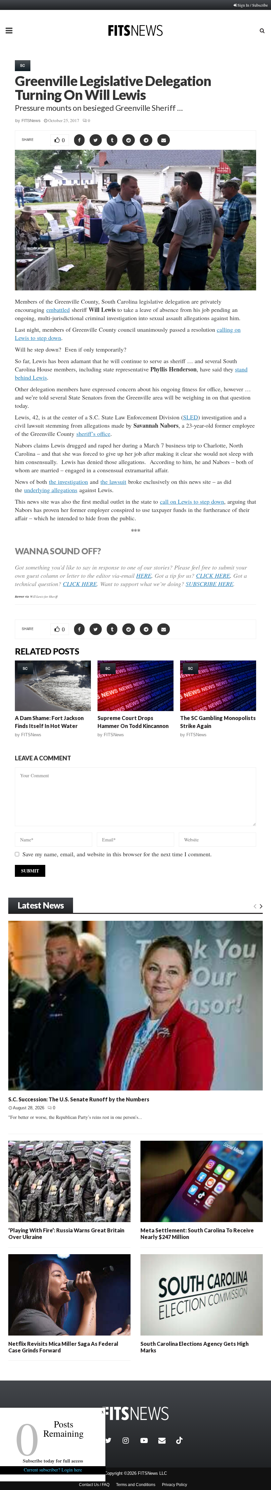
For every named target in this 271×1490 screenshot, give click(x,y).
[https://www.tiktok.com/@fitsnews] (180, 1440)
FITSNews (31, 120)
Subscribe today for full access (53, 1460)
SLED (190, 417)
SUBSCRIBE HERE (209, 584)
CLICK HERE (213, 575)
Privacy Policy (174, 1484)
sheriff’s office (93, 434)
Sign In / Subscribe (253, 5)
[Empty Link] (254, 906)
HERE (143, 575)
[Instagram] (130, 1440)
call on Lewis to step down (192, 501)
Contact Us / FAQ (94, 1484)
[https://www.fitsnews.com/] (135, 1413)
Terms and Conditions (135, 1484)
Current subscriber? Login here (53, 1470)
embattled (58, 310)
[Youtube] (147, 1440)
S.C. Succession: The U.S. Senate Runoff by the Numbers (78, 1099)
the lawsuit (113, 482)
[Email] (165, 1440)
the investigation (68, 482)
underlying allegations (50, 490)
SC (22, 65)
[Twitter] (112, 1440)
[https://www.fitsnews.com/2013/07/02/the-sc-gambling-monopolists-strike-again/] (218, 685)
